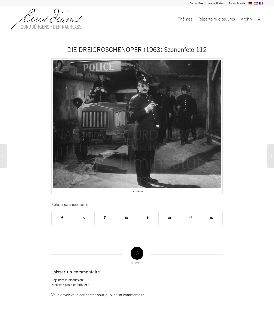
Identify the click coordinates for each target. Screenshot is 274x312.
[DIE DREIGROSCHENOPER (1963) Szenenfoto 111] (3, 156)
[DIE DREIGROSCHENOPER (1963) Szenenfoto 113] (270, 156)
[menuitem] (196, 3)
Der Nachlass (196, 3)
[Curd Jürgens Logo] (46, 19)
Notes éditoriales (216, 3)
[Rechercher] (259, 19)
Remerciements (237, 3)
